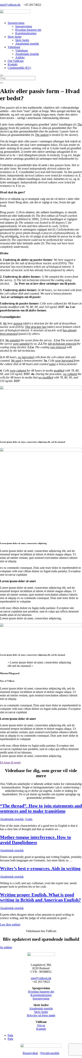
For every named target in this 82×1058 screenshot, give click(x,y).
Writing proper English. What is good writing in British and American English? (40, 897)
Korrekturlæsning (25, 33)
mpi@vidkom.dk (10, 4)
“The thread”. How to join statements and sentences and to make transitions (41, 808)
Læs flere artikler (10, 924)
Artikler (20, 57)
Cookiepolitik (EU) (19, 67)
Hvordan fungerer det (28, 29)
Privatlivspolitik (49, 1053)
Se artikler (6, 947)
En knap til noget (10, 762)
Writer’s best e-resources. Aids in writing (40, 868)
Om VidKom (15, 60)
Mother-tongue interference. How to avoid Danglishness (35, 840)
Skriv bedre (15, 36)
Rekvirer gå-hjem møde (41, 1015)
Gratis (28, 819)
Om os (41, 1025)
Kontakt (12, 64)
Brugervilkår (30, 1053)
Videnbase (14, 47)
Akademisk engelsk (27, 43)
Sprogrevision (16, 23)
